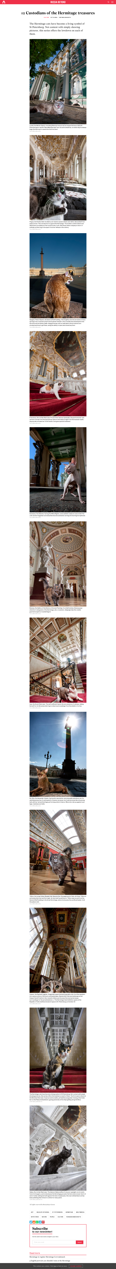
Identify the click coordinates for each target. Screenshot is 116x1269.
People (52, 1217)
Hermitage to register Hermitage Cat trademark (47, 1257)
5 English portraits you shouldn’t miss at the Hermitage (50, 1261)
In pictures (35, 1217)
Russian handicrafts (73, 1217)
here (55, 1266)
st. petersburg (57, 1212)
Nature (44, 1217)
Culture (46, 17)
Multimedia (80, 1212)
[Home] (4, 2)
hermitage (69, 1212)
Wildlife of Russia (43, 1212)
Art (32, 1212)
